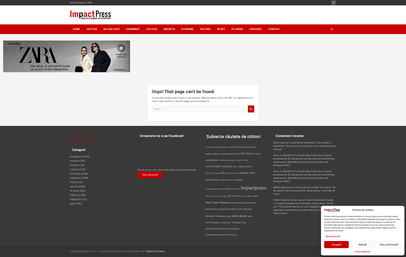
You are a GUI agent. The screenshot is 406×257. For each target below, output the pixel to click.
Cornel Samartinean (227, 160)
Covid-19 (239, 160)
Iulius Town (252, 196)
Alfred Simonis (236, 147)
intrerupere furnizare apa (216, 196)
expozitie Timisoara (227, 180)
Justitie (91, 29)
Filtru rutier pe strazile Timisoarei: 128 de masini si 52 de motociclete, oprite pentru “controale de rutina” (304, 190)
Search (251, 109)
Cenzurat (255, 29)
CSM (246, 160)
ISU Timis (242, 196)
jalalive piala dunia (282, 187)
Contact (274, 29)
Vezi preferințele (389, 244)
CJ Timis (257, 154)
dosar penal (211, 179)
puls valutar (239, 216)
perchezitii (223, 209)
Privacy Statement (362, 251)
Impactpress (253, 188)
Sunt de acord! (150, 174)
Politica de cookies (80, 135)
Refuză (363, 244)
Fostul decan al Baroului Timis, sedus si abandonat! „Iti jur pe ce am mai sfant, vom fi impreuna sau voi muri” (304, 146)
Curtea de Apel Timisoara (218, 166)
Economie (187, 29)
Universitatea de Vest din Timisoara (222, 229)
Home (76, 29)
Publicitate (75, 199)
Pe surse (237, 29)
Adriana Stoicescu (221, 147)
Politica (151, 29)
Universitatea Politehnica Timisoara (221, 235)
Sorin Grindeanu (212, 222)
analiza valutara (212, 153)
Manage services (333, 236)
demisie (241, 166)
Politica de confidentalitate (84, 141)
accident (209, 147)
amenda (247, 147)
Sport (221, 29)
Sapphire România (155, 251)
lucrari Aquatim (249, 203)
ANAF (254, 147)
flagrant (239, 180)
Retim (250, 216)
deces (235, 167)
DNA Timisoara (232, 173)
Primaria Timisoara (215, 216)
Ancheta (169, 29)
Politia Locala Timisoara (240, 209)
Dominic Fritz (247, 173)
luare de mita (236, 203)
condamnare (212, 160)
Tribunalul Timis (238, 222)
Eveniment (133, 29)
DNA (223, 173)
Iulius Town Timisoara (217, 202)
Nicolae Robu (211, 209)
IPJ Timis (233, 196)
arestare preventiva (229, 154)
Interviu (74, 182)
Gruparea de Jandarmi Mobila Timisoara (222, 189)
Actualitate (111, 29)
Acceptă (336, 244)
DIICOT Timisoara (212, 173)
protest (228, 216)
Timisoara (225, 222)
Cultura (205, 29)
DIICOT (249, 166)
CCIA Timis (245, 153)
